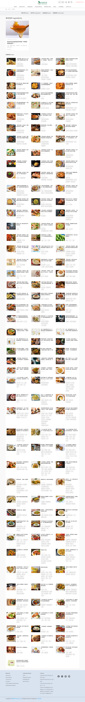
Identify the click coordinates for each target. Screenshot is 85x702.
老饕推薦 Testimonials (58, 13)
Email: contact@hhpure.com (46, 687)
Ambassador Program (11, 685)
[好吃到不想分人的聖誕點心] (11, 649)
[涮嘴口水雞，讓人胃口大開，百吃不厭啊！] (60, 523)
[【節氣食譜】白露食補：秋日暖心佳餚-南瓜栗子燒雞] (60, 152)
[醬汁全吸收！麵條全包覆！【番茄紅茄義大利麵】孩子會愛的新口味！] (35, 351)
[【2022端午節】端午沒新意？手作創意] (35, 432)
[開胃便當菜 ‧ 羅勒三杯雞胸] (11, 482)
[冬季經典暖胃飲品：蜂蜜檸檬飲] (35, 649)
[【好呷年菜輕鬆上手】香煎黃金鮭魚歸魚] (35, 615)
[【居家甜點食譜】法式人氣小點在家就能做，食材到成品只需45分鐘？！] (11, 602)
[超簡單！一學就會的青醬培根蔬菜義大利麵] (35, 512)
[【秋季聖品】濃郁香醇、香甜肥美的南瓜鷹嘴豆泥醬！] (35, 464)
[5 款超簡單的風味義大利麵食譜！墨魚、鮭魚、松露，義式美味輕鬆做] (60, 95)
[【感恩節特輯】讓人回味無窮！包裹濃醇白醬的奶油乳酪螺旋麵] (35, 307)
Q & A (24, 675)
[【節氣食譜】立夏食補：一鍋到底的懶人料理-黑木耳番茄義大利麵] (60, 213)
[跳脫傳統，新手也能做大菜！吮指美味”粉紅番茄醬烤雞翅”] (60, 351)
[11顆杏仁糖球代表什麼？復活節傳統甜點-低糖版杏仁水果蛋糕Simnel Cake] (35, 248)
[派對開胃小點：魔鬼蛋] (11, 512)
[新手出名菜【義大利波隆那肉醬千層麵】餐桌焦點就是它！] (60, 410)
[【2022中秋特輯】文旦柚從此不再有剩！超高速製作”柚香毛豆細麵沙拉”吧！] (11, 380)
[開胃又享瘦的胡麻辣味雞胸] (11, 499)
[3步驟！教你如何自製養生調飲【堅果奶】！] (60, 464)
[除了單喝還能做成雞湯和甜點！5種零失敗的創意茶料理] (11, 318)
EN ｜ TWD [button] (61, 2)
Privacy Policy (9, 677)
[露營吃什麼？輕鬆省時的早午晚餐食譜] (11, 226)
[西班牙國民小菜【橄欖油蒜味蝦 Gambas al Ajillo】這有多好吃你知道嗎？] (35, 380)
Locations (8, 681)
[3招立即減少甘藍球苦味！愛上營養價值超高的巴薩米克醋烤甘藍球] (11, 296)
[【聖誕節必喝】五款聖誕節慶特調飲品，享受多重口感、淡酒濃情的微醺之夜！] (35, 360)
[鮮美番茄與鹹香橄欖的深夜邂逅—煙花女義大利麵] (11, 95)
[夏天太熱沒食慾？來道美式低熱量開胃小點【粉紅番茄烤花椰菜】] (11, 432)
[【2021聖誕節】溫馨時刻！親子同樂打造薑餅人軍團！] (60, 447)
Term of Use (8, 679)
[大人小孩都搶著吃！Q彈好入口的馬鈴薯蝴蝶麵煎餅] (35, 86)
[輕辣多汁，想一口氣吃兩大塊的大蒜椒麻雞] (60, 482)
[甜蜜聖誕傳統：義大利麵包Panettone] (35, 127)
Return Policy (26, 681)
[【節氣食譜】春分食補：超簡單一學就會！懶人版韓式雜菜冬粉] (11, 248)
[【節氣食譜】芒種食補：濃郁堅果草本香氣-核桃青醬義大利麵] (35, 201)
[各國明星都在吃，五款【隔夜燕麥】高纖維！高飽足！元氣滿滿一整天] (11, 410)
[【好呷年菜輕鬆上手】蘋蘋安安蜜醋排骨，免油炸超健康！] (60, 602)
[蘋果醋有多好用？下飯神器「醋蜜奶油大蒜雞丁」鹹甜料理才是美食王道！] (11, 332)
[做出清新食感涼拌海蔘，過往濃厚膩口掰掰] (11, 523)
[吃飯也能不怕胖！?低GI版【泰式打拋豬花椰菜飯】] (60, 397)
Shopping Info (26, 679)
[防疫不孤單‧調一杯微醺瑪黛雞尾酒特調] (35, 587)
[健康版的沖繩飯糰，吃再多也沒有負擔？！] (35, 499)
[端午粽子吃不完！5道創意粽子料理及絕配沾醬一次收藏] (60, 201)
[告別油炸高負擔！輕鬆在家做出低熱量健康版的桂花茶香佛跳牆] (60, 273)
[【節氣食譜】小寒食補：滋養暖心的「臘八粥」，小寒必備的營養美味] (35, 273)
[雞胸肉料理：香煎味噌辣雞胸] (35, 482)
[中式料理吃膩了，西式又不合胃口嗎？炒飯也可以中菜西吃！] (11, 569)
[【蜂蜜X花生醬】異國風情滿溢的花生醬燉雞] (60, 175)
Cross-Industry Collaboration (12, 683)
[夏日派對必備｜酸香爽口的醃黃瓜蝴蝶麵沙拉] (11, 86)
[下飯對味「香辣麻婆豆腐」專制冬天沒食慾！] (60, 552)
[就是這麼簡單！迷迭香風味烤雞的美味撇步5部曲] (11, 464)
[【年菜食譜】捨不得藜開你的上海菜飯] (35, 638)
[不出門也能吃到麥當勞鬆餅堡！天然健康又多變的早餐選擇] (60, 72)
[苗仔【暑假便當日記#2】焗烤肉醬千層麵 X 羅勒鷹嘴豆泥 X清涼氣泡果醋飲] (60, 332)
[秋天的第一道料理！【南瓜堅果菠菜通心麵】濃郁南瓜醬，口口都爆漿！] (60, 370)
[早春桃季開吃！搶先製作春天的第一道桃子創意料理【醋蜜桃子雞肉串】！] (35, 341)
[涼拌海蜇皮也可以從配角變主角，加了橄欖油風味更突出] (35, 523)
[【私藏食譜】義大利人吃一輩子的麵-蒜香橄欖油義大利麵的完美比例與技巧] (11, 61)
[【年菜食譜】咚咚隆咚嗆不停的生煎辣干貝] (60, 638)
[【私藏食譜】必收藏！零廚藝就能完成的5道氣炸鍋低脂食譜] (35, 163)
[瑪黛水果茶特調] (35, 569)
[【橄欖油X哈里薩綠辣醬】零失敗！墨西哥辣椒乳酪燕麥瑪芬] (11, 188)
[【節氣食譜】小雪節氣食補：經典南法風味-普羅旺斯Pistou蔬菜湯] (60, 127)
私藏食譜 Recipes (46, 13)
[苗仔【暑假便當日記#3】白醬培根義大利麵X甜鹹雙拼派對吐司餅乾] (35, 332)
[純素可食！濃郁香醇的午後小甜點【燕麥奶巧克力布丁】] (11, 397)
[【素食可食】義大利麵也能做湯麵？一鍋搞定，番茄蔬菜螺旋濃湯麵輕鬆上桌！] (11, 370)
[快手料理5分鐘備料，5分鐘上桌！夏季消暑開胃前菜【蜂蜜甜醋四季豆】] (11, 351)
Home (15, 6)
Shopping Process (27, 677)
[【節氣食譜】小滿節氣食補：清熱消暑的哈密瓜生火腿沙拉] (11, 213)
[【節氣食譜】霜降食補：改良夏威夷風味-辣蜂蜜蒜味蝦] (35, 139)
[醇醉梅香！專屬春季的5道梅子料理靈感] (60, 226)
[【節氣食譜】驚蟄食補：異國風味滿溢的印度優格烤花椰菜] (60, 248)
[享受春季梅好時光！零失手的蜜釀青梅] (60, 237)
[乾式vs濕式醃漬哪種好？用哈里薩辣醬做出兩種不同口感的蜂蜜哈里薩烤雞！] (11, 307)
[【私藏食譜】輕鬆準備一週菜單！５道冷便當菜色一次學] (60, 139)
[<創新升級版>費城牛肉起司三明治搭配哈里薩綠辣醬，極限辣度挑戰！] (35, 284)
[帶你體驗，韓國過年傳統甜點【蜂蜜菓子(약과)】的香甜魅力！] (35, 447)
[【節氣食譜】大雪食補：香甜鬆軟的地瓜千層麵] (11, 127)
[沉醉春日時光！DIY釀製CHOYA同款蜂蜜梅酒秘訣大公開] (35, 237)
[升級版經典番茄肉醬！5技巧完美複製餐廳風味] (11, 72)
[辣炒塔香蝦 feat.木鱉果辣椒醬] (11, 552)
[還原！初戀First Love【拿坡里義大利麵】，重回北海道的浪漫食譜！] (60, 360)
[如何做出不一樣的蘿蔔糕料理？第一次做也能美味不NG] (60, 587)
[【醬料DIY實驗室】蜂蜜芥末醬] (60, 569)
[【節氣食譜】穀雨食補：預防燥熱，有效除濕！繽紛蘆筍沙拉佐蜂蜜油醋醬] (35, 226)
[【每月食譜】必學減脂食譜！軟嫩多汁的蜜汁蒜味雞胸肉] (35, 213)
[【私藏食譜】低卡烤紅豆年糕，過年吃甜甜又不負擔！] (35, 116)
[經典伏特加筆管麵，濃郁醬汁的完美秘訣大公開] (60, 86)
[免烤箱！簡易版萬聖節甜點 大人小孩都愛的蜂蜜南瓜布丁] (60, 307)
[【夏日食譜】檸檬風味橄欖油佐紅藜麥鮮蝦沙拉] (60, 615)
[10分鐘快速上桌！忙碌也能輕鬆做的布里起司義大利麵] (35, 105)
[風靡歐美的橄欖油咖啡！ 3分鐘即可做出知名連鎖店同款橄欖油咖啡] (60, 318)
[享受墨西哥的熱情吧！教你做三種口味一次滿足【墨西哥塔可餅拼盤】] (35, 410)
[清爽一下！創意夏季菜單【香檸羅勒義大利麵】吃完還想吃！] (35, 397)
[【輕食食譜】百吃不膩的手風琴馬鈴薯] (11, 628)
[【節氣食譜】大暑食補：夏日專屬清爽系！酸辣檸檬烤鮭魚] (35, 175)
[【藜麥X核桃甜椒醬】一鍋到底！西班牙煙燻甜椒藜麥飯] (35, 188)
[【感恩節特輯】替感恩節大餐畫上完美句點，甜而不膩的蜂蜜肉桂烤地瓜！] (60, 296)
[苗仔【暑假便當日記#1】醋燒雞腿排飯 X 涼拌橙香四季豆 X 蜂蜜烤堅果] (11, 341)
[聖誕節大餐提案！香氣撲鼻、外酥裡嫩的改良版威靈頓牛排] (60, 284)
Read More (9, 49)
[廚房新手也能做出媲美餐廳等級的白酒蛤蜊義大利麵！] (35, 95)
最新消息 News (25, 13)
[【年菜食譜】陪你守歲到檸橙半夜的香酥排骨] (60, 628)
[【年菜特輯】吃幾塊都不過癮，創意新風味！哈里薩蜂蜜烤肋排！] (11, 360)
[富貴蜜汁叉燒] (35, 552)
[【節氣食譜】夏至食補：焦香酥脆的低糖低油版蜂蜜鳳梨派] (11, 201)
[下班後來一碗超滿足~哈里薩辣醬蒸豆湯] (60, 537)
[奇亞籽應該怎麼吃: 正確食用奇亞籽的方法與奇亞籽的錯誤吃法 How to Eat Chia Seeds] (11, 663)
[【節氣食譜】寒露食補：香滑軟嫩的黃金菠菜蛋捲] (11, 152)
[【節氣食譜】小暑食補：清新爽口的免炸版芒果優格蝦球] (60, 188)
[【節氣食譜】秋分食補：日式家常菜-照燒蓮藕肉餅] (35, 152)
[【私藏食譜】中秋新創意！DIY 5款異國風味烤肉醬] (11, 163)
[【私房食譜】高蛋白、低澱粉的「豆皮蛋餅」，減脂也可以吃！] (35, 61)
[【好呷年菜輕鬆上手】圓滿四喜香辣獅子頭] (11, 615)
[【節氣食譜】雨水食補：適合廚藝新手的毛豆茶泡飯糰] (11, 262)
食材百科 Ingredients (35, 13)
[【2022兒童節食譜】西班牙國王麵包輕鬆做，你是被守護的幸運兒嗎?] (60, 432)
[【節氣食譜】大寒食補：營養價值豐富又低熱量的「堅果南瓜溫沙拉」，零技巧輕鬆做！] (11, 273)
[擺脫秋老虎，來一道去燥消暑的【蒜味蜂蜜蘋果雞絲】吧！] (35, 318)
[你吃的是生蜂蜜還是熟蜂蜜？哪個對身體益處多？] (17, 29)
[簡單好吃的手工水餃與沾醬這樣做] (60, 512)
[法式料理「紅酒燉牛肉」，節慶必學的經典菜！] (35, 537)
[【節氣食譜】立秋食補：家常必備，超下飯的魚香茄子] (11, 175)
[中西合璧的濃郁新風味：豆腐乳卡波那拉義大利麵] (11, 105)
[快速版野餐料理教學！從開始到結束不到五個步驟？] (60, 499)
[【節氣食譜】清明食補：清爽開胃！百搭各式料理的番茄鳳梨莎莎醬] (11, 237)
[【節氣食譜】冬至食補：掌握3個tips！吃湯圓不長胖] (60, 116)
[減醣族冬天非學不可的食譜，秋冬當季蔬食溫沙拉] (11, 537)
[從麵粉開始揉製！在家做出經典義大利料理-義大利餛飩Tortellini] (35, 262)
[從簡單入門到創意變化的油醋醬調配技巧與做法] (60, 61)
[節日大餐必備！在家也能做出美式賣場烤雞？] (60, 649)
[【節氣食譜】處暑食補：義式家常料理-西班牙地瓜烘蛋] (60, 163)
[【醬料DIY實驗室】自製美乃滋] (11, 587)
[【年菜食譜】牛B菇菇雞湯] (35, 628)
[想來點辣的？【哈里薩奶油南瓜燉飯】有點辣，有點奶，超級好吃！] (35, 370)
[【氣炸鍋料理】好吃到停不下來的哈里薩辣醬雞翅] (35, 602)
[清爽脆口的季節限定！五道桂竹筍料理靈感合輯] (35, 72)
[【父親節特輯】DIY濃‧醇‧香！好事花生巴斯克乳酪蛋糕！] (60, 380)
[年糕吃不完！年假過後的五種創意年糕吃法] (60, 105)
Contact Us (68, 6)
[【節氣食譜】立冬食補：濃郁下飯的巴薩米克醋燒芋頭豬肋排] (11, 139)
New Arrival (22, 6)
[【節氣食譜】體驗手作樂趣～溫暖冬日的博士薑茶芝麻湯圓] (11, 284)
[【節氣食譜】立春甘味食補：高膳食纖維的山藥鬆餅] (60, 262)
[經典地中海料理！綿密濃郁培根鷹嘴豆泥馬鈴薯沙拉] (35, 296)
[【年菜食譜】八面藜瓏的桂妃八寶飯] (11, 638)
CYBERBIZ (39, 698)
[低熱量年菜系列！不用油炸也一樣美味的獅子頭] (11, 116)
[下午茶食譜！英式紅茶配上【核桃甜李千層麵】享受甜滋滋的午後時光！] (60, 341)
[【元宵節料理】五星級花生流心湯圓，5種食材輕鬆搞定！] (11, 447)
